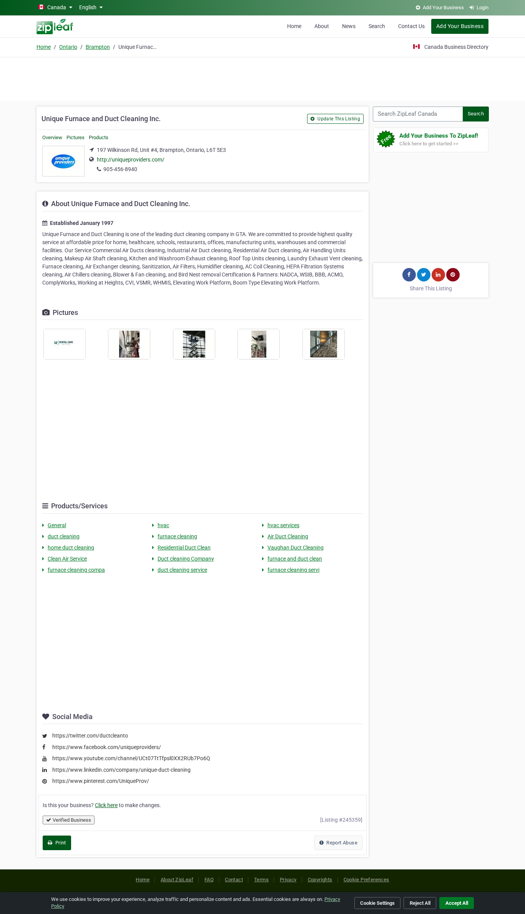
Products (98, 137)
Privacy (288, 879)
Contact (234, 879)
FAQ (209, 879)
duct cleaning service (182, 570)
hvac (163, 525)
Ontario (68, 47)
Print (60, 843)
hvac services (283, 525)
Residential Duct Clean (184, 547)
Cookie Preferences (366, 879)
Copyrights (320, 879)
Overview (52, 137)
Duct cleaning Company (186, 559)
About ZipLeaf (177, 879)
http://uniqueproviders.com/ (130, 159)
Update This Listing (338, 119)
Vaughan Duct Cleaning (295, 547)
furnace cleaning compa (76, 570)
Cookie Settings (377, 903)
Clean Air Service (67, 559)
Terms (261, 879)
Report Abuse (341, 843)
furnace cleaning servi (293, 570)
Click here (106, 805)
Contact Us (411, 26)
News (349, 26)
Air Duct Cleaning (287, 536)
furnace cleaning (177, 536)
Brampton (98, 47)
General (57, 525)
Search (377, 26)
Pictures (75, 137)
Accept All (456, 903)
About (321, 26)
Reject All (420, 903)
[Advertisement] (262, 77)
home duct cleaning (71, 547)
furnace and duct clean (294, 559)
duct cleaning (64, 536)
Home (294, 26)
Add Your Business (459, 26)
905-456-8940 (120, 169)
